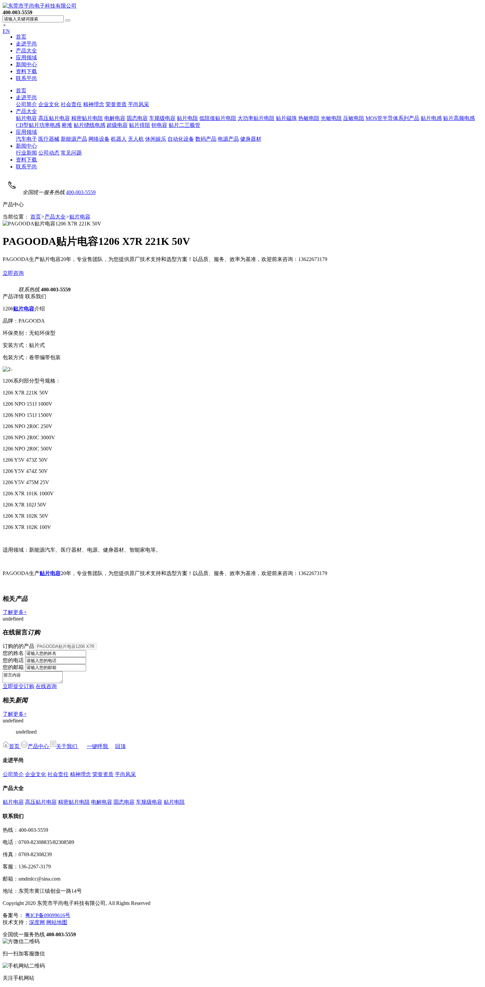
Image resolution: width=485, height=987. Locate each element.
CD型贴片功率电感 (38, 125)
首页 (21, 37)
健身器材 (250, 139)
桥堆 (67, 125)
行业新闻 (26, 153)
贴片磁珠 (286, 118)
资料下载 (26, 71)
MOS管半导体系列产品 (392, 118)
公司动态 (48, 153)
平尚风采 (138, 104)
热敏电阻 (308, 118)
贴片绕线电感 (89, 125)
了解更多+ (15, 612)
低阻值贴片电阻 (217, 118)
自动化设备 (181, 139)
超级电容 (117, 125)
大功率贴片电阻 (256, 118)
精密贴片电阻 (87, 118)
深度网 (37, 922)
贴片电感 (431, 118)
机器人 (119, 139)
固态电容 (137, 118)
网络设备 (99, 139)
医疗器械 (48, 139)
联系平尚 (26, 78)
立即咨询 (13, 273)
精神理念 (93, 104)
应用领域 (26, 57)
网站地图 (56, 922)
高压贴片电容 (54, 118)
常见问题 (71, 153)
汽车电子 (26, 139)
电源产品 (228, 139)
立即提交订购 (18, 686)
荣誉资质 (116, 104)
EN (6, 31)
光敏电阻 (331, 118)
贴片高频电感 (459, 118)
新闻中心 (26, 64)
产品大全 (26, 50)
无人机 (136, 139)
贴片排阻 (139, 125)
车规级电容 (162, 118)
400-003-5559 (81, 192)
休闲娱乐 (155, 139)
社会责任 (71, 104)
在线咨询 (46, 686)
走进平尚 (26, 43)
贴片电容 (26, 118)
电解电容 (114, 118)
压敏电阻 (353, 118)
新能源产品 (74, 139)
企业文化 (48, 104)
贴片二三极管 (184, 125)
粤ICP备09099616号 (47, 915)
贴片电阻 (187, 118)
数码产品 (205, 139)
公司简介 (26, 104)
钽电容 (159, 125)
